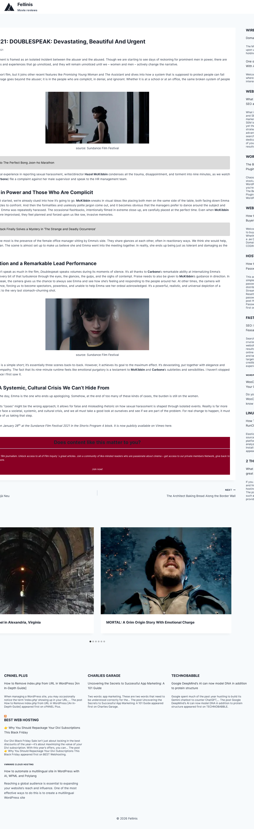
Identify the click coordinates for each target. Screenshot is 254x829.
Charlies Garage (104, 676)
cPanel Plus (16, 676)
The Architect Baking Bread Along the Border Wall (201, 493)
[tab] (90, 641)
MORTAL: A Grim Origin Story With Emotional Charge (150, 622)
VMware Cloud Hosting (19, 764)
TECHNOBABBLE (185, 676)
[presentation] (166, 570)
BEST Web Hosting (21, 720)
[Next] (225, 583)
